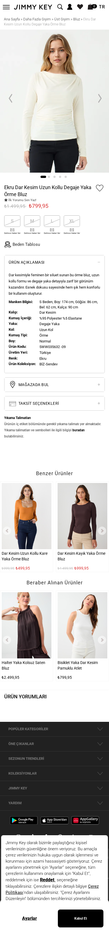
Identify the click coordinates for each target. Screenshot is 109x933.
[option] (54, 101)
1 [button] (43, 177)
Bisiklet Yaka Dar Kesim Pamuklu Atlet (78, 665)
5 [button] (66, 177)
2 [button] (49, 177)
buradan (78, 430)
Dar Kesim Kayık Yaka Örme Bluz (81, 556)
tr (102, 7)
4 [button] (60, 177)
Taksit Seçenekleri (38, 403)
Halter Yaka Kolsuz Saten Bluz (23, 665)
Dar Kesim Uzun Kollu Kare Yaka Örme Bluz (25, 556)
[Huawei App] (85, 820)
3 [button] (54, 177)
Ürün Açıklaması (27, 262)
